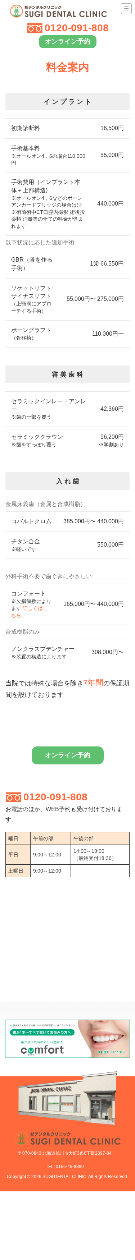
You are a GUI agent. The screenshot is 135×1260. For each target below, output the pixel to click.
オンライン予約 (67, 41)
